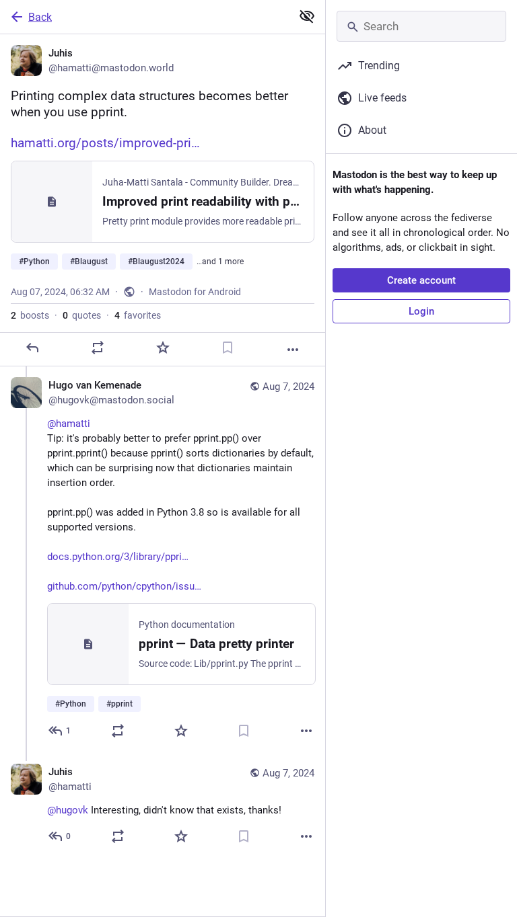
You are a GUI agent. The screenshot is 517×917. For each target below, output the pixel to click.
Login (421, 311)
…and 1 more (220, 261)
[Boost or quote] (98, 348)
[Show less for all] (307, 16)
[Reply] (32, 348)
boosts (30, 315)
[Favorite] (163, 348)
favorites (137, 315)
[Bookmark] (227, 348)
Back (40, 17)
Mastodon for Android (195, 291)
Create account (421, 280)
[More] (293, 350)
